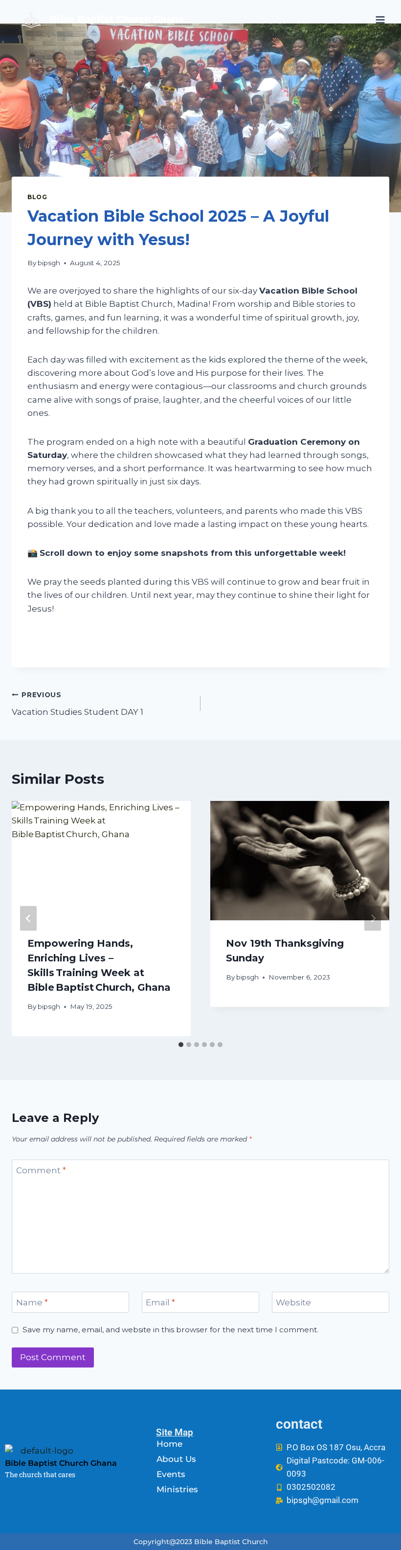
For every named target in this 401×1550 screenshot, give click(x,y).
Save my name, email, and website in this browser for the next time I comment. (170, 1329)
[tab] (180, 1044)
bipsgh (49, 263)
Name (32, 1302)
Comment (41, 1170)
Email (160, 1302)
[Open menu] (380, 19)
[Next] (372, 918)
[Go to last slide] (28, 918)
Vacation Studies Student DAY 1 (77, 704)
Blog (37, 197)
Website (293, 1302)
